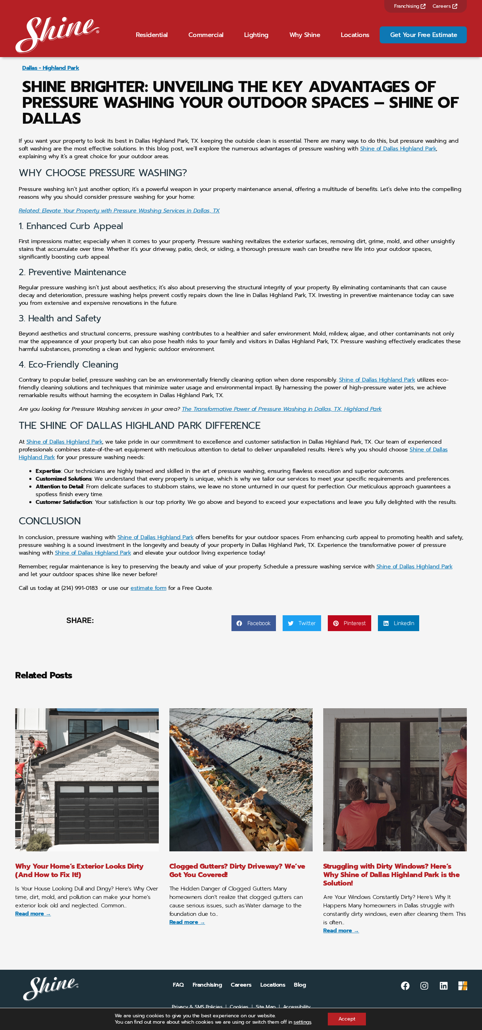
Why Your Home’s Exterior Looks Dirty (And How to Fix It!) (79, 870)
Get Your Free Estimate (423, 35)
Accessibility (297, 1007)
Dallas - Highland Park (50, 68)
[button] (253, 623)
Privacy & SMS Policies (197, 1007)
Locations (355, 35)
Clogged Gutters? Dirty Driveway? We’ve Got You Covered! (237, 870)
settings (302, 1022)
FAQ (178, 985)
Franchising (407, 6)
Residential (152, 35)
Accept (346, 1019)
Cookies (239, 1007)
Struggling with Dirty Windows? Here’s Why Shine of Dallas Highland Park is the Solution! (391, 874)
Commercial (205, 35)
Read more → (33, 913)
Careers (442, 6)
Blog (300, 985)
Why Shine (304, 35)
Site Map (266, 1007)
